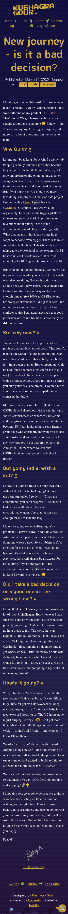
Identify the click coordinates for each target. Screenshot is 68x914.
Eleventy (34, 900)
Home (7, 21)
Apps (39, 21)
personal (48, 84)
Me (52, 26)
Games (56, 21)
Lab (24, 21)
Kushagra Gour (43, 895)
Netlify (34, 905)
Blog (10, 26)
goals (34, 84)
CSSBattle (49, 113)
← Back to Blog (34, 867)
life (23, 84)
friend (27, 202)
